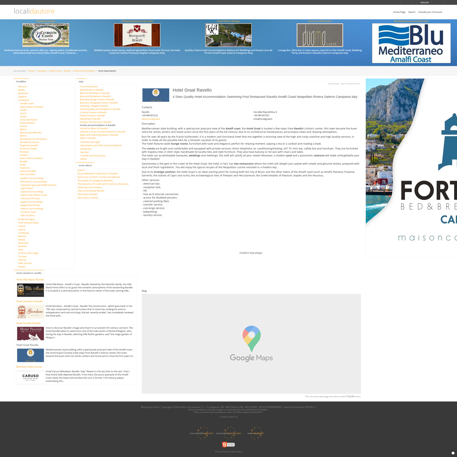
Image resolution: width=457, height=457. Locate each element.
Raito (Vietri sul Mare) (31, 158)
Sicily (20, 249)
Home (31, 71)
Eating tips (85, 148)
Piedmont (23, 243)
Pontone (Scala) (28, 148)
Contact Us (232, 416)
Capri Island (26, 188)
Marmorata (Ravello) (31, 132)
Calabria (22, 96)
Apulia (21, 90)
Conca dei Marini (28, 119)
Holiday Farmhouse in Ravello (95, 122)
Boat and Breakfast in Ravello (95, 96)
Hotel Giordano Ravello (29, 301)
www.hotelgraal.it (151, 118)
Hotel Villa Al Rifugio (228, 21)
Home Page (399, 12)
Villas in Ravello (88, 138)
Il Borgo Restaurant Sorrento (137, 21)
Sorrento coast (28, 212)
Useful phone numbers (89, 187)
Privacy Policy (221, 451)
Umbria (22, 259)
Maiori (23, 129)
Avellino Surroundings (32, 178)
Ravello (67, 71)
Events (81, 170)
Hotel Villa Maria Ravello (30, 279)
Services (84, 152)
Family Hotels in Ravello (92, 115)
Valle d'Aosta (25, 263)
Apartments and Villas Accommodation (101, 145)
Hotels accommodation (84, 71)
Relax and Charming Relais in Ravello (99, 135)
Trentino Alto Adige (28, 253)
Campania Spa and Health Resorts (38, 185)
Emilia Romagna (26, 219)
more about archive (87, 197)
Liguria (21, 229)
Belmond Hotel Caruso (29, 366)
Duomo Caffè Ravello (320, 21)
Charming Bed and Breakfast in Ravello (100, 109)
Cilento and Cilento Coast (33, 195)
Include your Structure (430, 12)
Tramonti (25, 168)
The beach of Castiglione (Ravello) (95, 180)
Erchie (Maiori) (27, 123)
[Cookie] (453, 453)
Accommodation (89, 86)
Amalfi (23, 110)
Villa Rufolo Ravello (87, 194)
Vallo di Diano (27, 215)
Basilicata (23, 93)
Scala (22, 164)
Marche (22, 236)
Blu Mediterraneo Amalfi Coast (411, 21)
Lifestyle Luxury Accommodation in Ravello (102, 131)
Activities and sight (90, 142)
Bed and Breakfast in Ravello (95, 93)
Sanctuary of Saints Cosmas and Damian (98, 177)
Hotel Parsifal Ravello (28, 323)
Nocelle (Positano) (29, 142)
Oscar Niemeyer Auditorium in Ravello (97, 173)
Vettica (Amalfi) (28, 171)
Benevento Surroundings (33, 181)
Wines (83, 159)
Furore (23, 126)
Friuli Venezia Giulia (28, 222)
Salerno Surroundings (31, 208)
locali (34, 10)
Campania (42, 71)
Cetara (23, 116)
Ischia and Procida (30, 198)
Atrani (23, 113)
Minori (23, 135)
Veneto (22, 266)
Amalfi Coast (55, 71)
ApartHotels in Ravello (91, 90)
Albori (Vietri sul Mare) (31, 107)
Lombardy (23, 233)
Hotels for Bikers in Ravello (94, 128)
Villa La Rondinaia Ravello (90, 190)
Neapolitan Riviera (30, 205)
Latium (22, 226)
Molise (21, 239)
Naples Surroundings (31, 201)
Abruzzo (22, 86)
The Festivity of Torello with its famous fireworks (103, 183)
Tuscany (22, 256)
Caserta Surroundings (31, 191)
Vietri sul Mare (27, 174)
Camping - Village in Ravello (94, 106)
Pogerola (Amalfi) (29, 145)
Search (411, 12)
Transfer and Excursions (93, 155)
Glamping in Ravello (90, 118)
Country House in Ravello (93, 112)
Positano (24, 151)
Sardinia (22, 246)
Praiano (24, 155)
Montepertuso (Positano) (33, 139)
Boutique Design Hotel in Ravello (97, 99)
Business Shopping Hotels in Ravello (99, 102)
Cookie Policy (235, 451)
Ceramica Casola (45, 21)
